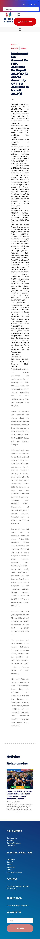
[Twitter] (31, 4)
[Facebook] (23, 4)
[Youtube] (35, 4)
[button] (20, 29)
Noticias (13, 45)
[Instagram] (27, 4)
